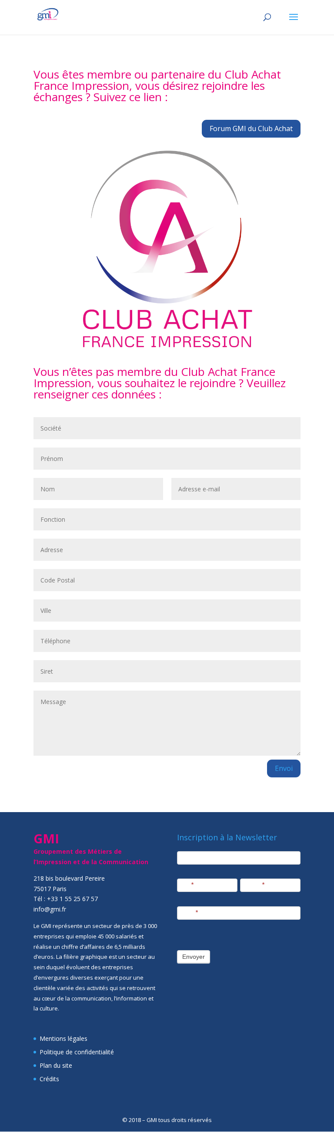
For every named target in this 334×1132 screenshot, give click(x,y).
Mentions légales (63, 1038)
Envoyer (193, 956)
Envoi (284, 768)
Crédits (49, 1079)
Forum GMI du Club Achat (251, 128)
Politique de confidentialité (77, 1052)
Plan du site (56, 1065)
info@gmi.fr (49, 909)
